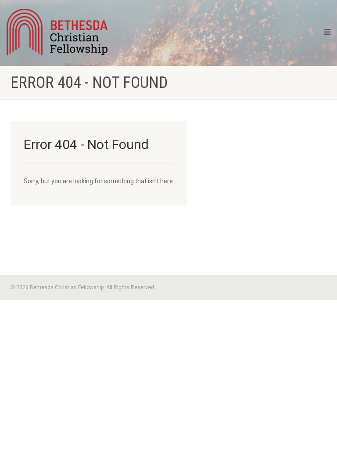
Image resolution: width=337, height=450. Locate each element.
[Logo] (57, 32)
